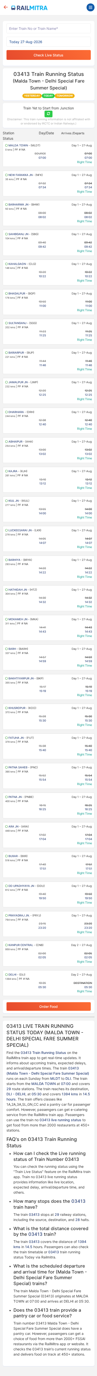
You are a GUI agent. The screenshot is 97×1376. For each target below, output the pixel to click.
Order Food (48, 1006)
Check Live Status (48, 55)
